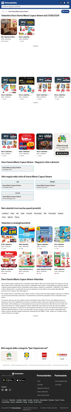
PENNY (42, 311)
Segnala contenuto (43, 388)
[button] (64, 2)
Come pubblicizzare (61, 381)
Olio (45, 213)
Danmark (51, 400)
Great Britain (5, 402)
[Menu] (68, 2)
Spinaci (10, 217)
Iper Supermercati (32, 311)
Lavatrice (5, 213)
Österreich (12, 400)
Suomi (57, 400)
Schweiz (36, 400)
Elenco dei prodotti (43, 395)
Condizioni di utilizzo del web (48, 408)
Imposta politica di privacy (30, 408)
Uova (4, 217)
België (24, 400)
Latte (22, 213)
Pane (12, 213)
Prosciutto (52, 213)
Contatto (40, 385)
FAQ (38, 381)
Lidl (39, 311)
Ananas (60, 213)
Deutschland (44, 400)
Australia (19, 400)
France (62, 400)
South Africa (38, 402)
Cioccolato (38, 213)
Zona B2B (58, 385)
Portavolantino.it (16, 408)
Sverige (30, 402)
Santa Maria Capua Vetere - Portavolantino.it (43, 285)
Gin (17, 213)
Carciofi (29, 213)
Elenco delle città (42, 392)
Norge (25, 402)
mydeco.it (27, 302)
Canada (29, 400)
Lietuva (12, 402)
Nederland (19, 402)
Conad (47, 311)
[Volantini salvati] (60, 2)
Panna (17, 217)
